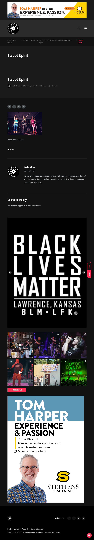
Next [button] (83, 272)
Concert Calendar (37, 529)
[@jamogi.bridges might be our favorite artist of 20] (20, 372)
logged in (21, 206)
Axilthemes (56, 532)
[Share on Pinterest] (24, 107)
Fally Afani (29, 167)
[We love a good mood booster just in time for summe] (47, 345)
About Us (25, 529)
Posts (9, 529)
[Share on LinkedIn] (19, 107)
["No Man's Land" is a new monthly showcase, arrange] (74, 345)
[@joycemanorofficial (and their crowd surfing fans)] (74, 372)
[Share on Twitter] (14, 107)
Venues (16, 529)
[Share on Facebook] (9, 107)
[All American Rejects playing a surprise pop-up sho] (47, 372)
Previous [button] (10, 272)
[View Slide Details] (47, 273)
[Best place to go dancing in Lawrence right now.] (20, 345)
